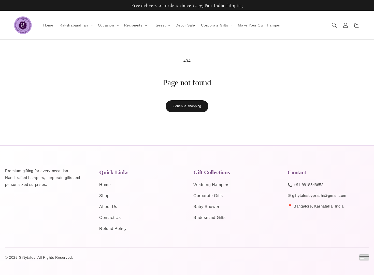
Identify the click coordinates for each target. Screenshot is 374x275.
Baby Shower (206, 206)
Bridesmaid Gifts (209, 217)
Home (105, 185)
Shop (104, 196)
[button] (75, 25)
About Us (108, 206)
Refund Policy (113, 228)
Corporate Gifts (208, 196)
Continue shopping (187, 106)
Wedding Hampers (211, 185)
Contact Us (110, 217)
